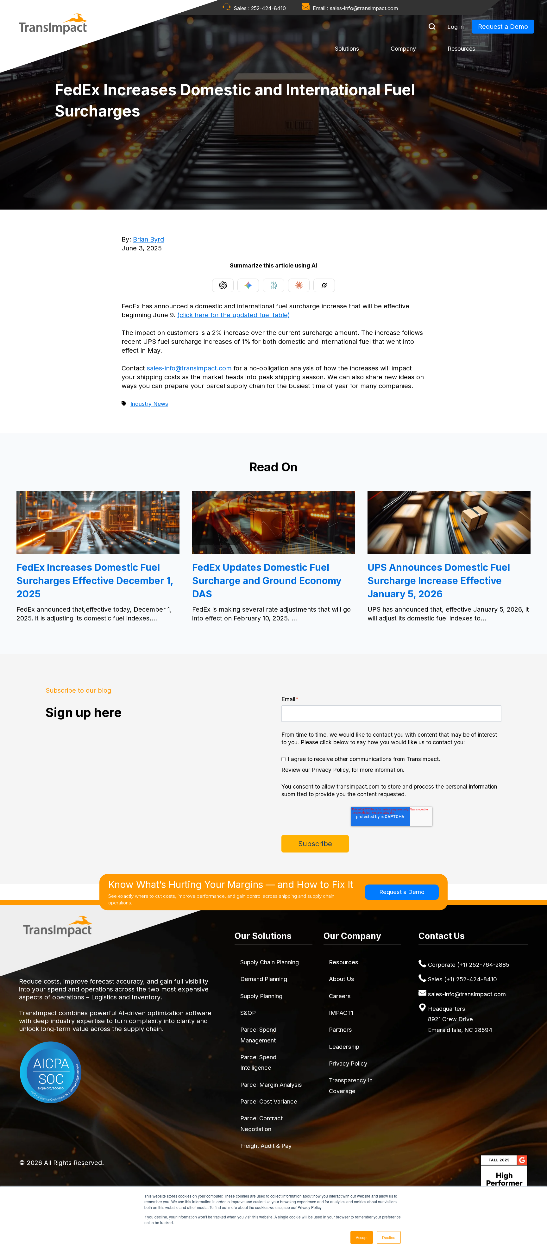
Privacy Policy (348, 1063)
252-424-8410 (268, 8)
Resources (461, 48)
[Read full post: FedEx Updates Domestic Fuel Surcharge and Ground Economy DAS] (273, 552)
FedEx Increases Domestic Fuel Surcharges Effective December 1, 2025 (94, 581)
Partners (340, 1029)
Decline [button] (388, 1237)
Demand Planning (263, 978)
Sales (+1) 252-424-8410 (462, 979)
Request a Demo (503, 26)
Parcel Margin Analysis (271, 1084)
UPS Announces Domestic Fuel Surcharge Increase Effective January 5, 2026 (439, 581)
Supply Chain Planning (269, 962)
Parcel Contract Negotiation (261, 1123)
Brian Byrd (148, 239)
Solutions (347, 48)
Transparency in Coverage (351, 1085)
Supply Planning (261, 995)
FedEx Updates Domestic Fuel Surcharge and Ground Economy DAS (267, 581)
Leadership (344, 1046)
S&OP (248, 1012)
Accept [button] (362, 1237)
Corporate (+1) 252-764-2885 (468, 964)
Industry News (149, 403)
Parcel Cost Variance (268, 1101)
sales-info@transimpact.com (364, 8)
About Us (341, 978)
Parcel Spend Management (258, 1034)
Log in (455, 26)
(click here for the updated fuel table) (233, 315)
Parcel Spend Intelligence (258, 1062)
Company (403, 48)
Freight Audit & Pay (266, 1145)
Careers (340, 995)
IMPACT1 (341, 1012)
